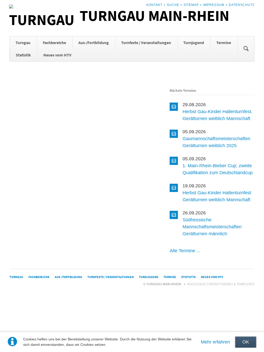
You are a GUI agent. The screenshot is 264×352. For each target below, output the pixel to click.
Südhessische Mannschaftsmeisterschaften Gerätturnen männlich (212, 226)
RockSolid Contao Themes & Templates (220, 284)
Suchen (246, 48)
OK (245, 342)
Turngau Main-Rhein (154, 15)
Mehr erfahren (215, 342)
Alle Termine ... (185, 250)
